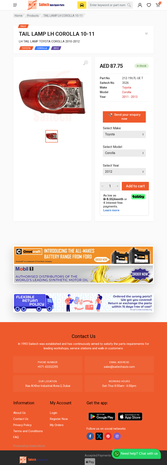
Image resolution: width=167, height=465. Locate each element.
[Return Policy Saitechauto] (83, 302)
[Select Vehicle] (81, 5)
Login (53, 413)
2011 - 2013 (129, 96)
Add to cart (135, 186)
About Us (19, 413)
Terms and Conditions (28, 431)
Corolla (126, 92)
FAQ (16, 437)
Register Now (59, 419)
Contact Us (20, 419)
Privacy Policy (22, 425)
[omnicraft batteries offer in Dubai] (83, 255)
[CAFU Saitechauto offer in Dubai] (83, 274)
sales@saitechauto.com (119, 366)
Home (18, 15)
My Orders (57, 425)
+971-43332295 (47, 366)
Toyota (126, 87)
